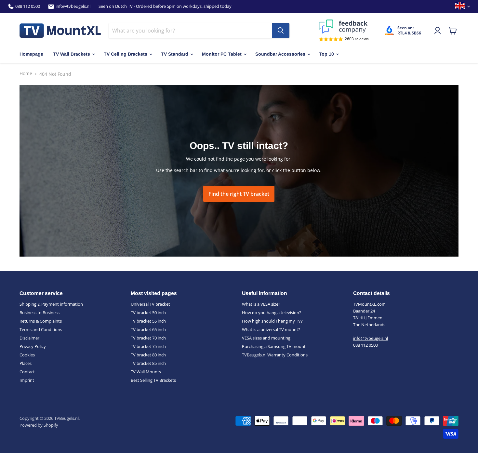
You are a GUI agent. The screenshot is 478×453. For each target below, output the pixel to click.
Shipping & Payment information (51, 304)
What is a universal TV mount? (271, 329)
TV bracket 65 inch (148, 329)
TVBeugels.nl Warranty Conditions (275, 355)
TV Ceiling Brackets (125, 54)
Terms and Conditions (41, 329)
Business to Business (40, 312)
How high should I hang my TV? (272, 321)
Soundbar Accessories (280, 54)
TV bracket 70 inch (148, 338)
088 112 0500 (27, 6)
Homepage (31, 54)
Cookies (27, 355)
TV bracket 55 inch (148, 321)
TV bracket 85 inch (148, 363)
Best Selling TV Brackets (153, 380)
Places (26, 363)
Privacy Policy (33, 346)
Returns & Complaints (41, 321)
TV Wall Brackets (71, 54)
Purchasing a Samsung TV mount (274, 346)
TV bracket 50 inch (148, 312)
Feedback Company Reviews (344, 26)
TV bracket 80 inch (148, 355)
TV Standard (174, 54)
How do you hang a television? (271, 312)
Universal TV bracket (150, 304)
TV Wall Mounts (146, 372)
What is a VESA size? (261, 304)
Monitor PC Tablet (222, 54)
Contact (27, 372)
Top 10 (326, 54)
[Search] (280, 30)
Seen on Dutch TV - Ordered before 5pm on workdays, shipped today (165, 6)
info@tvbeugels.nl (73, 6)
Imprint (27, 380)
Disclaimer (29, 338)
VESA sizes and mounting (266, 338)
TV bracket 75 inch (148, 346)
